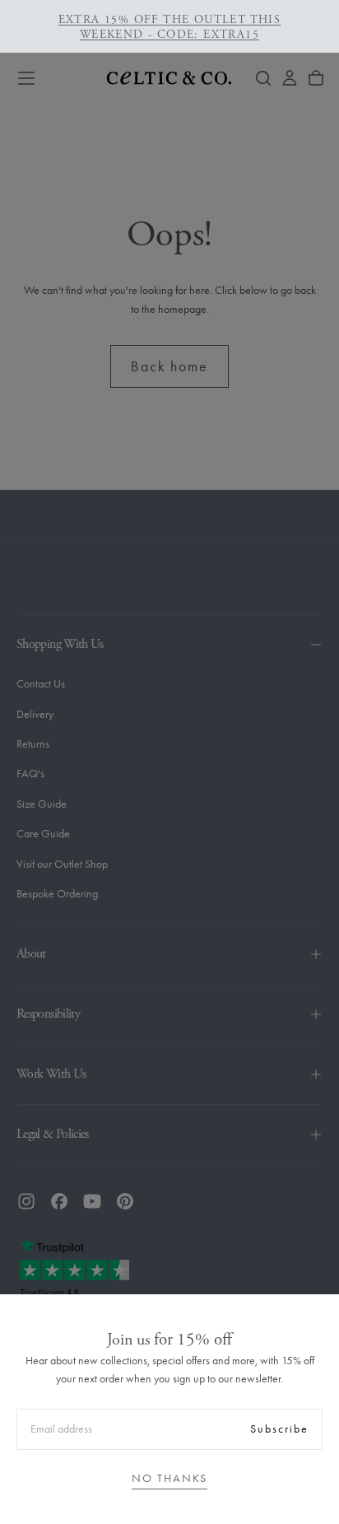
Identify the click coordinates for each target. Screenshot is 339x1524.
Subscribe (279, 1429)
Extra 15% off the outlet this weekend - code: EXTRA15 (169, 27)
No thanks (169, 1478)
